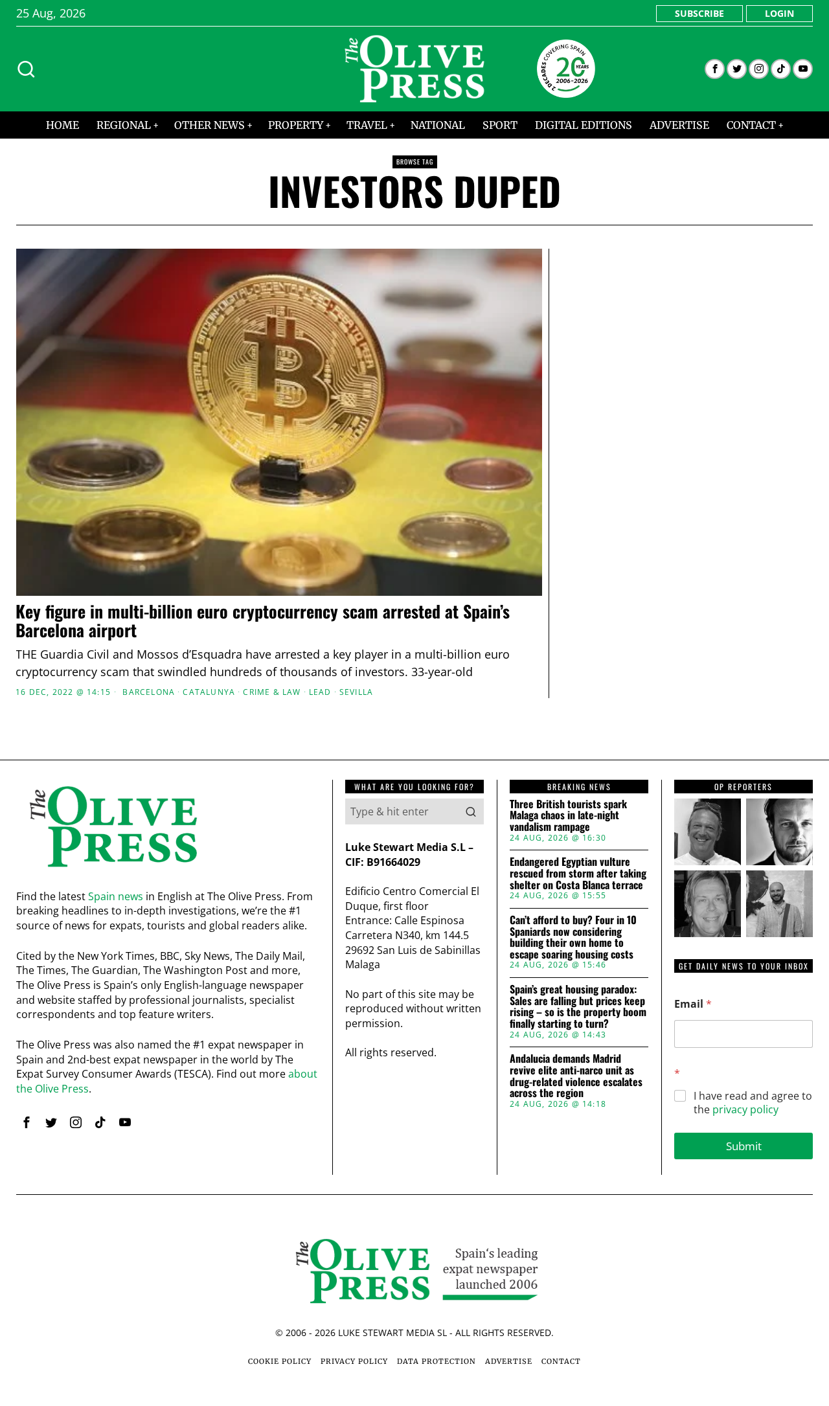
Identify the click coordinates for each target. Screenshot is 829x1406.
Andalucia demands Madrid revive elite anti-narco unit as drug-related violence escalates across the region (576, 1075)
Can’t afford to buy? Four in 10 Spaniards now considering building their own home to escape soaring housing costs (573, 937)
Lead (320, 692)
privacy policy (745, 1109)
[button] (471, 811)
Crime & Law (272, 692)
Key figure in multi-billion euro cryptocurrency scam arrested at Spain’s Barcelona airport (263, 620)
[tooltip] (715, 69)
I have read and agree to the (753, 1103)
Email (693, 1004)
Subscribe (699, 13)
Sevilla (356, 692)
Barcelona (148, 692)
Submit (744, 1146)
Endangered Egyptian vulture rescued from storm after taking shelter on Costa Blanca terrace (578, 873)
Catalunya (209, 692)
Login (779, 13)
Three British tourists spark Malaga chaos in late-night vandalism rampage (568, 816)
